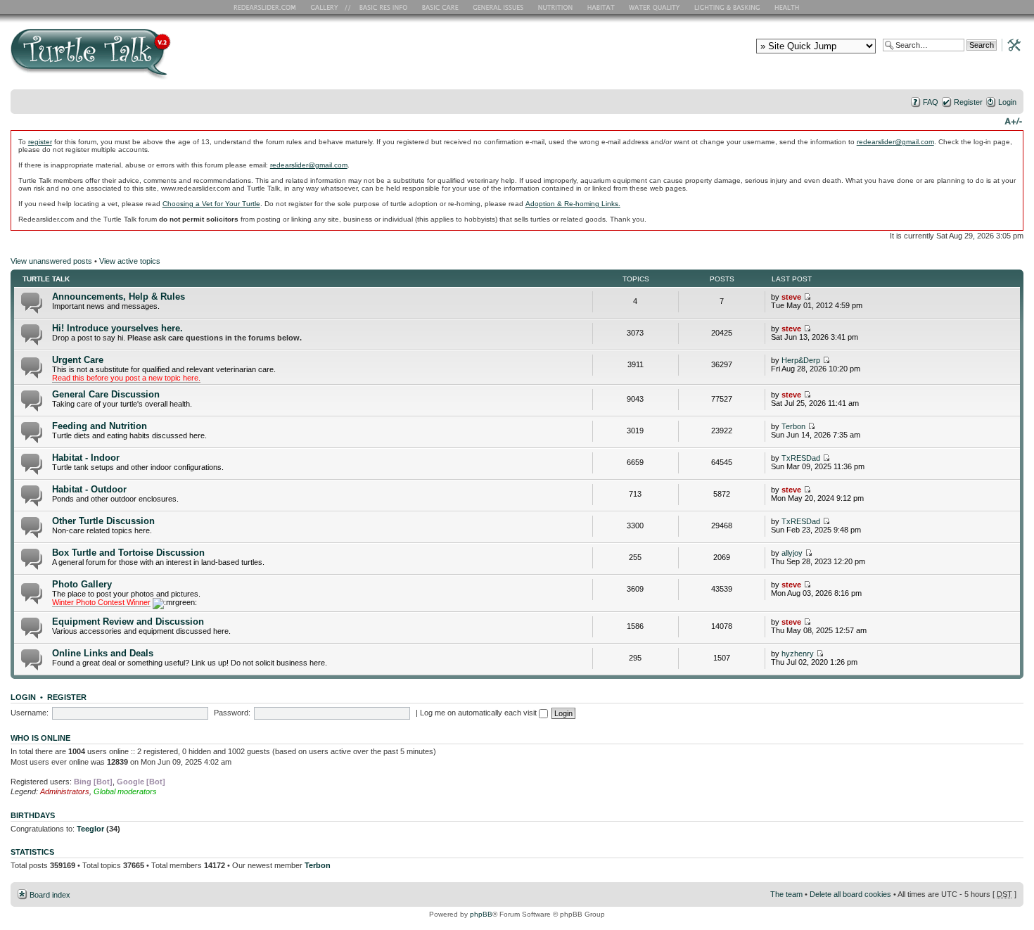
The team (786, 894)
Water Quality (654, 7)
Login (1007, 102)
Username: (30, 712)
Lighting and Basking (728, 7)
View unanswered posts (51, 261)
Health (788, 7)
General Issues (499, 7)
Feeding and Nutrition (99, 426)
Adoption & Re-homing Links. (572, 204)
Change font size (1013, 120)
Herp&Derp (800, 360)
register (40, 142)
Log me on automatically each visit (479, 712)
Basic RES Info (379, 7)
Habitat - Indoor (86, 457)
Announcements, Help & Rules (118, 296)
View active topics (129, 261)
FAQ (930, 102)
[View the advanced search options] (1010, 44)
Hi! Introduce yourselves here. (117, 328)
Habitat (601, 7)
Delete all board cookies (850, 894)
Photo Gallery (82, 584)
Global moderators (125, 791)
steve (791, 297)
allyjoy (792, 553)
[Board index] (192, 58)
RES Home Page (267, 7)
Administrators (64, 791)
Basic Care (439, 7)
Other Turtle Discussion (103, 521)
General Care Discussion (106, 394)
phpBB (481, 914)
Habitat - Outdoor (89, 489)
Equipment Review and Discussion (128, 621)
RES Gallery (329, 7)
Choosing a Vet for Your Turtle (211, 204)
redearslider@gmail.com (895, 142)
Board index (50, 895)
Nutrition (557, 7)
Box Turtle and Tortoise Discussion (128, 552)
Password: (232, 712)
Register (968, 102)
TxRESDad (800, 458)
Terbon (793, 426)
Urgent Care (77, 360)
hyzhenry (797, 653)
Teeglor (90, 828)
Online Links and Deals (102, 653)
